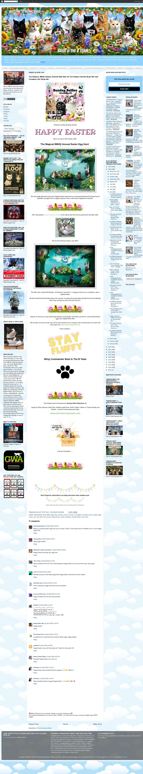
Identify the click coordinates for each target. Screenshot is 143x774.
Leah (35, 572)
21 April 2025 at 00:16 (53, 656)
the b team (85, 517)
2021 (110, 354)
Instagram (6, 111)
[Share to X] (73, 512)
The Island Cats (38, 634)
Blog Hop (54, 515)
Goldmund (110, 757)
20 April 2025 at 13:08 (44, 572)
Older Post (97, 724)
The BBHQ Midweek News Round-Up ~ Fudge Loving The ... (115, 259)
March (112, 338)
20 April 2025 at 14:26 (50, 583)
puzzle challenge (66, 517)
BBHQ (48, 515)
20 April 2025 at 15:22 (46, 605)
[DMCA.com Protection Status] (9, 99)
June (111, 187)
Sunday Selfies (76, 517)
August (112, 181)
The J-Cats (37, 561)
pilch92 (35, 645)
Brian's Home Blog (39, 656)
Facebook (6, 109)
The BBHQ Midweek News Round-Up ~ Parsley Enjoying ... (116, 195)
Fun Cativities (110, 68)
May (111, 189)
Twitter (5, 118)
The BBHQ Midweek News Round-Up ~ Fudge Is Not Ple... (115, 223)
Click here (6, 737)
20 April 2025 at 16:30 (51, 623)
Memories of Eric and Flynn (42, 550)
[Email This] (69, 512)
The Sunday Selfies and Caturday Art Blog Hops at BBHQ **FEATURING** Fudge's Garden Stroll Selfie (134, 253)
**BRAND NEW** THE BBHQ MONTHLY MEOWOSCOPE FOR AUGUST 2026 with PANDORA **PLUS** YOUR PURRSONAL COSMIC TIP (134, 136)
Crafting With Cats (75, 68)
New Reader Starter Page (18, 68)
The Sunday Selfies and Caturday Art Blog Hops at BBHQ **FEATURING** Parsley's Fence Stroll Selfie (134, 106)
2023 (110, 349)
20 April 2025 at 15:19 (53, 594)
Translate (18, 131)
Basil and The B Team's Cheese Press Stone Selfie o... (115, 209)
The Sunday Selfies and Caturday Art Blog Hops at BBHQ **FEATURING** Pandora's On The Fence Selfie (114, 116)
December (113, 171)
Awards (138, 68)
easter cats (32, 517)
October (112, 176)
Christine (36, 667)
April (111, 192)
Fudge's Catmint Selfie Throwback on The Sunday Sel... (115, 318)
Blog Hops (129, 68)
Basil (44, 515)
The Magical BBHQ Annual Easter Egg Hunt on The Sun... (115, 236)
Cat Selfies (78, 515)
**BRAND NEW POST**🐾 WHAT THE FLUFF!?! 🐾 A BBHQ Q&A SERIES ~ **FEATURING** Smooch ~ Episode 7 (134, 120)
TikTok (5, 114)
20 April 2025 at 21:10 (51, 634)
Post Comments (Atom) (44, 728)
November (113, 174)
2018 (110, 362)
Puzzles (51, 68)
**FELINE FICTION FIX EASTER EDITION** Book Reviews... (115, 243)
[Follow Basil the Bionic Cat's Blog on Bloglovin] (134, 280)
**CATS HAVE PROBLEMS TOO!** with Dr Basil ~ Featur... (114, 202)
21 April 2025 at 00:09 (45, 645)
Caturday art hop (87, 515)
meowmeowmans (39, 526)
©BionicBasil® (38, 515)
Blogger (124, 757)
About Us (33, 68)
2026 (110, 166)
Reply (35, 533)
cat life (65, 515)
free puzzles (47, 517)
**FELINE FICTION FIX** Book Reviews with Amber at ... (115, 217)
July (111, 184)
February (113, 341)
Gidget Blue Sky (38, 623)
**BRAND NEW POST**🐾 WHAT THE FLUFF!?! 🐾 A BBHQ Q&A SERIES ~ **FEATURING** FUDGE (134, 151)
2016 (110, 367)
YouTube (6, 120)
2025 (110, 169)
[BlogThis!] (71, 512)
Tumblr (5, 116)
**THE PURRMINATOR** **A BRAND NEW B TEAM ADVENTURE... (115, 251)
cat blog (60, 515)
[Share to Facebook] (75, 512)
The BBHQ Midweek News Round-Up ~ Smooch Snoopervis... (115, 304)
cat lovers (71, 515)
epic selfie (39, 517)
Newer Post (33, 724)
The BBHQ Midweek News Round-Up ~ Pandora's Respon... (115, 333)
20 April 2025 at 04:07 (48, 539)
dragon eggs (97, 515)
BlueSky (5, 107)
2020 (110, 357)
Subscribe (124, 89)
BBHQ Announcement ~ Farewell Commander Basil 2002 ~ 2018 (138, 239)
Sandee (35, 605)
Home (5, 68)
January (112, 343)
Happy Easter (56, 517)
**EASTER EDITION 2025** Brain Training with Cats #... (115, 230)
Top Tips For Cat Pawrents (94, 68)
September (113, 179)
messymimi (37, 539)
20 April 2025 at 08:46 (59, 550)
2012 (110, 370)
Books (120, 68)
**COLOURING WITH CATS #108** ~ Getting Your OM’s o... (115, 311)
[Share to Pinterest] (77, 512)
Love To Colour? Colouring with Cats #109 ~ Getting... (116, 265)
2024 (110, 347)
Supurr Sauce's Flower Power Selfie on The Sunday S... (114, 272)
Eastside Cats (38, 583)
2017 (110, 365)
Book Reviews (61, 68)
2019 (110, 359)
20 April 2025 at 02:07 (52, 526)
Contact (42, 68)
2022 (110, 352)
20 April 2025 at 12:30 (48, 561)
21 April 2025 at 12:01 (47, 667)
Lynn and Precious (39, 594)
